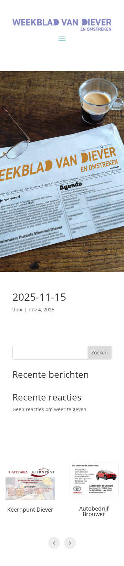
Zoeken (99, 352)
